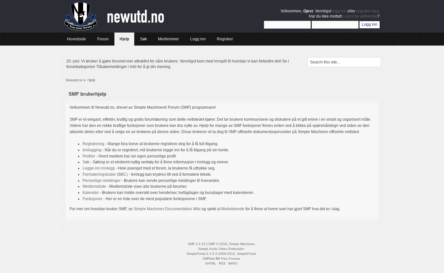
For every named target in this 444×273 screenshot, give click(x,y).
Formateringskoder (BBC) (105, 174)
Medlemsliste (94, 186)
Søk (86, 162)
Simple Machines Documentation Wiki (167, 209)
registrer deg (367, 11)
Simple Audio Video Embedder (221, 249)
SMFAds (208, 258)
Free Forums (230, 258)
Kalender (91, 192)
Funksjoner (92, 199)
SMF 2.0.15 (196, 244)
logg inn (339, 11)
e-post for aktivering (360, 16)
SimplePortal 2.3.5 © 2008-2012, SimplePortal (221, 253)
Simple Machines (242, 244)
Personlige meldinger (102, 180)
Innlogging (92, 150)
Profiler (89, 156)
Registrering (93, 144)
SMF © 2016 (217, 244)
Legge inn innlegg (99, 168)
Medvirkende (232, 209)
